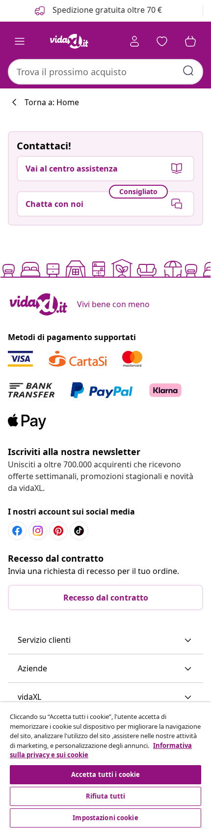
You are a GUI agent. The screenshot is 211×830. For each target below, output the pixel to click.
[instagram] (38, 531)
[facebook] (17, 531)
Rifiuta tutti (106, 796)
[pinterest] (58, 531)
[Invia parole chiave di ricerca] (188, 71)
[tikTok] (79, 531)
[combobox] (105, 72)
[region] (105, 766)
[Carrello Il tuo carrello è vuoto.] (190, 41)
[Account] (134, 41)
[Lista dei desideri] (162, 41)
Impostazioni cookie (105, 817)
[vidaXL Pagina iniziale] (69, 41)
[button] (105, 640)
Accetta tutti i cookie (105, 774)
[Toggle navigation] (19, 41)
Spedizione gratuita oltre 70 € (106, 9)
